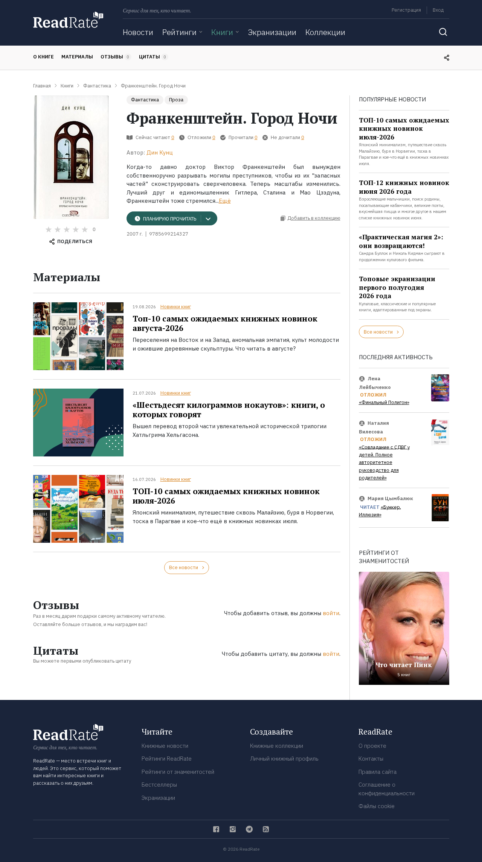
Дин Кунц (159, 152)
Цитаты (152, 57)
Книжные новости (165, 745)
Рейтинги (179, 32)
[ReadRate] (68, 20)
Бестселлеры (159, 784)
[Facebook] (216, 829)
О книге (43, 57)
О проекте (372, 745)
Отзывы (115, 57)
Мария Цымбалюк (390, 498)
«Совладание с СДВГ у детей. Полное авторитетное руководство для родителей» (384, 462)
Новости (138, 32)
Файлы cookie (376, 806)
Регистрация (406, 10)
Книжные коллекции (276, 745)
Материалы (77, 57)
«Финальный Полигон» (384, 402)
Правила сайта (377, 771)
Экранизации (272, 32)
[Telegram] (249, 829)
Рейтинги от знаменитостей (178, 771)
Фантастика (145, 99)
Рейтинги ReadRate (167, 758)
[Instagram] (233, 829)
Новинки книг (175, 306)
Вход (438, 10)
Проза (176, 99)
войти (331, 613)
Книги (222, 32)
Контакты (370, 758)
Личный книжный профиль (284, 758)
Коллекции (325, 32)
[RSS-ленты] (266, 829)
